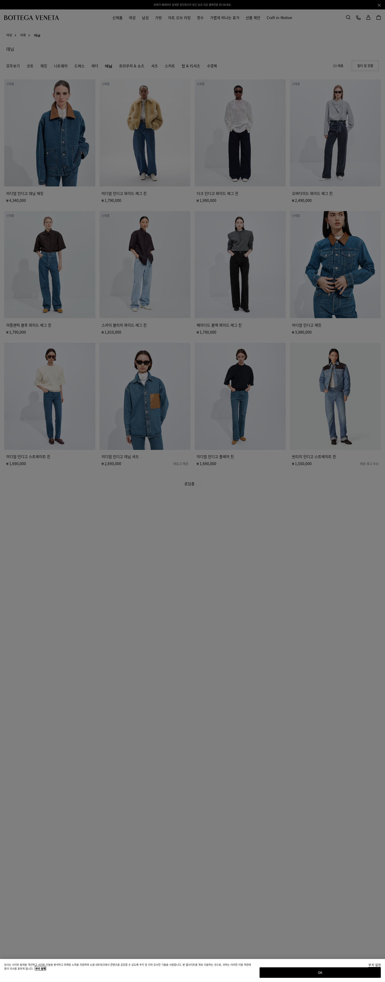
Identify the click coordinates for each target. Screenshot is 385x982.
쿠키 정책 (40, 968)
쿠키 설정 (374, 965)
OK (320, 972)
